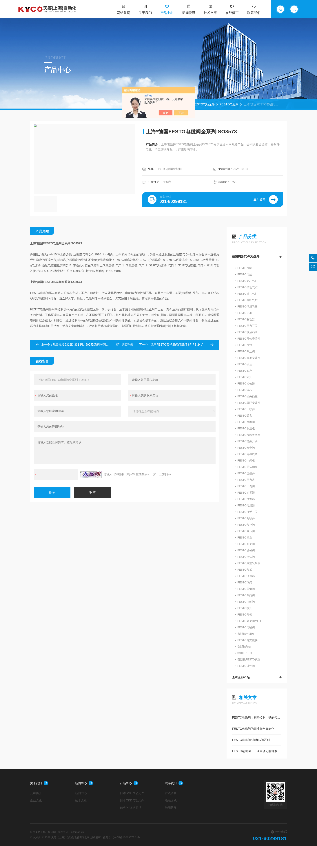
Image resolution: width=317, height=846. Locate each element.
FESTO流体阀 (246, 556)
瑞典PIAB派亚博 (130, 807)
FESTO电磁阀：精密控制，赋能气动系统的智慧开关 (256, 717)
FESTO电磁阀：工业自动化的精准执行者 (256, 751)
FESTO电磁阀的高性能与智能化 (253, 728)
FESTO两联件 (246, 518)
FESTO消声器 (246, 576)
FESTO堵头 (244, 377)
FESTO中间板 (246, 460)
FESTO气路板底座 (248, 434)
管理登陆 (63, 831)
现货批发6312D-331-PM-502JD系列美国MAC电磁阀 (87, 344)
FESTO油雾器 (246, 492)
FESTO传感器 (246, 505)
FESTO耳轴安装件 (248, 338)
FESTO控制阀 (246, 601)
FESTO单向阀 (246, 595)
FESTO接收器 (246, 383)
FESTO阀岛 (244, 537)
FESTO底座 (244, 370)
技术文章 (210, 13)
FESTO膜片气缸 (247, 293)
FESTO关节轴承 (247, 466)
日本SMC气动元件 (132, 793)
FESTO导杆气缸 (247, 300)
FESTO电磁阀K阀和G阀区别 (251, 739)
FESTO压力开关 (247, 325)
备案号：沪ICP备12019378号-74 (122, 837)
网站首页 (123, 13)
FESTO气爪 (244, 569)
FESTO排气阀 (246, 665)
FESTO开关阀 (246, 543)
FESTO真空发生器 (248, 563)
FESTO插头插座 (247, 396)
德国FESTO (244, 653)
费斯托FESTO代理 (248, 659)
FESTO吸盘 (244, 415)
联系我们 (253, 13)
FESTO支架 (244, 312)
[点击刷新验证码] (91, 474)
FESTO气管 (244, 614)
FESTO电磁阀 (229, 104)
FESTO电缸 (244, 274)
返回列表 (127, 344)
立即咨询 (259, 199)
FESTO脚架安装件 (248, 357)
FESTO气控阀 (246, 524)
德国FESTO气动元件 (201, 104)
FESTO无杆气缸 (247, 280)
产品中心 (167, 13)
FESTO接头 (244, 608)
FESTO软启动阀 (247, 332)
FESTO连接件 (246, 473)
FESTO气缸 (244, 268)
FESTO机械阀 (246, 550)
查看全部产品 (241, 677)
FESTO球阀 (244, 582)
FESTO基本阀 (246, 422)
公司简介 (36, 793)
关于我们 (145, 13)
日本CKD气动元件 (132, 800)
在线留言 (232, 13)
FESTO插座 (244, 364)
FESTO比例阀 (246, 486)
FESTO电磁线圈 (247, 454)
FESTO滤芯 (244, 389)
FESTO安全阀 (246, 447)
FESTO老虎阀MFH (249, 620)
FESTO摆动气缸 (247, 287)
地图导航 (171, 807)
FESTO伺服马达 (247, 306)
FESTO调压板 (246, 428)
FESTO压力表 (246, 479)
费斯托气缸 (244, 646)
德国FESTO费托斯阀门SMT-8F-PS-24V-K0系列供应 (185, 344)
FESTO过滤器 (246, 499)
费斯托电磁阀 (245, 633)
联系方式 (171, 800)
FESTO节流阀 (246, 588)
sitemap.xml (78, 831)
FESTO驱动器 (246, 319)
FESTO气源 (244, 345)
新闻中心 (81, 783)
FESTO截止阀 (246, 351)
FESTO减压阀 (246, 531)
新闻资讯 (188, 13)
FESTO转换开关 (247, 441)
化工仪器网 (49, 831)
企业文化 (36, 800)
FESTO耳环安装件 (248, 402)
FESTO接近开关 (247, 511)
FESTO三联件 (246, 409)
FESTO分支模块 (247, 640)
